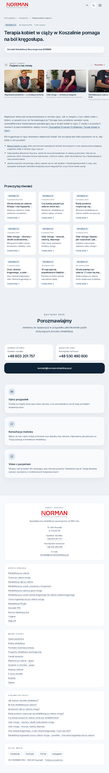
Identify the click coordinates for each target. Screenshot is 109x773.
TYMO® (11, 616)
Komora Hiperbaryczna (18, 612)
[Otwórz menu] (100, 5)
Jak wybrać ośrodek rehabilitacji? (23, 700)
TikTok (43, 754)
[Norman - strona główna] (54, 514)
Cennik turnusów (15, 656)
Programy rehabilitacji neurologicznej (24, 652)
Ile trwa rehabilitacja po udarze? (22, 704)
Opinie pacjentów (16, 639)
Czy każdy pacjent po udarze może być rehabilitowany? (33, 718)
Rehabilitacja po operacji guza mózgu (25, 590)
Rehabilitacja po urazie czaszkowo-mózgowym (29, 586)
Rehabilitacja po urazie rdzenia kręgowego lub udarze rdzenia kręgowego (41, 595)
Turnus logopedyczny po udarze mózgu (26, 599)
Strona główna (9, 18)
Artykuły (12, 678)
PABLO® (12, 621)
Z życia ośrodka (15, 673)
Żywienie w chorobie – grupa (21, 665)
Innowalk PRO (14, 608)
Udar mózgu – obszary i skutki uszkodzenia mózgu (31, 722)
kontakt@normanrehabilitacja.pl (55, 368)
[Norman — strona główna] (17, 5)
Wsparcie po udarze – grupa (21, 660)
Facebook (15, 754)
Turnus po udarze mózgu (19, 577)
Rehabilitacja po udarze (18, 573)
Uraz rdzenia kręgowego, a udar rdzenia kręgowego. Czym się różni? (39, 731)
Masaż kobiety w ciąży (17, 146)
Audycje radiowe (15, 669)
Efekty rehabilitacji (16, 643)
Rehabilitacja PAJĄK (17, 603)
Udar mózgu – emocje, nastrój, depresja (26, 726)
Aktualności (23, 18)
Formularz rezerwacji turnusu (21, 647)
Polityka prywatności (54, 760)
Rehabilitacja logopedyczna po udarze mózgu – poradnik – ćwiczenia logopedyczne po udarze (51, 735)
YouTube (30, 754)
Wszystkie (99, 65)
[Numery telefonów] (93, 5)
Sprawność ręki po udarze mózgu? (24, 709)
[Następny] (91, 65)
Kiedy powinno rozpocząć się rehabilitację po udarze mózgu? (36, 713)
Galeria (11, 682)
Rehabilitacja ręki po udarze (20, 582)
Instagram (57, 754)
